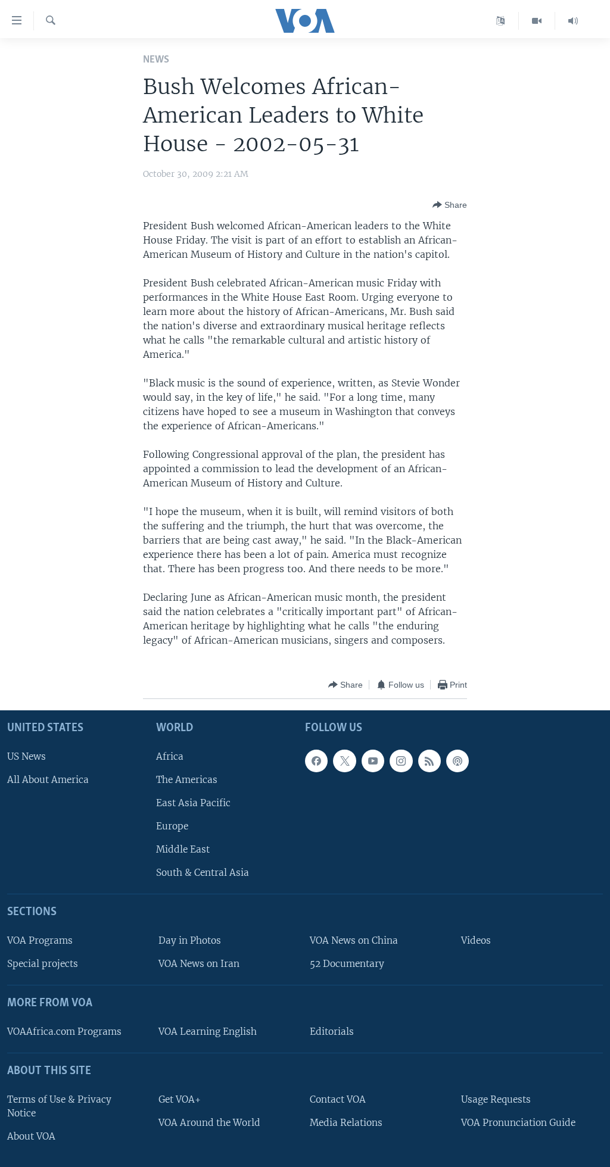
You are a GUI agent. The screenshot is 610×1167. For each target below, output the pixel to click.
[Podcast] (457, 761)
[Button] (449, 205)
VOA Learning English (207, 1031)
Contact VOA (338, 1099)
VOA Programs (40, 940)
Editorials (332, 1031)
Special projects (42, 964)
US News (26, 756)
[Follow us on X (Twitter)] (344, 761)
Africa (169, 756)
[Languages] (501, 21)
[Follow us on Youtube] (373, 761)
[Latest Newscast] (573, 21)
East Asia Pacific (193, 803)
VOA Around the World (209, 1122)
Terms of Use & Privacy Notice (59, 1106)
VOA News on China (354, 940)
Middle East (183, 850)
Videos (476, 940)
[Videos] (537, 21)
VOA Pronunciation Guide (518, 1122)
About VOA (31, 1136)
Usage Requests (496, 1099)
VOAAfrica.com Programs (64, 1031)
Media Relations (346, 1122)
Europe (172, 826)
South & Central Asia (202, 873)
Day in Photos (189, 940)
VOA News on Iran (198, 964)
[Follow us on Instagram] (401, 761)
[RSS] (429, 761)
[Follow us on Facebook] (316, 761)
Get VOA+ (179, 1099)
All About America (48, 779)
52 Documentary (347, 964)
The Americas (186, 779)
